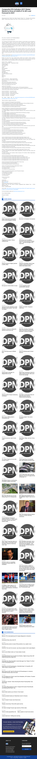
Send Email (6, 182)
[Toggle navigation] (21, 3)
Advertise (21, 757)
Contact (25, 757)
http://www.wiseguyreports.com (18, 191)
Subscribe (26, 749)
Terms (11, 757)
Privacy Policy (16, 757)
